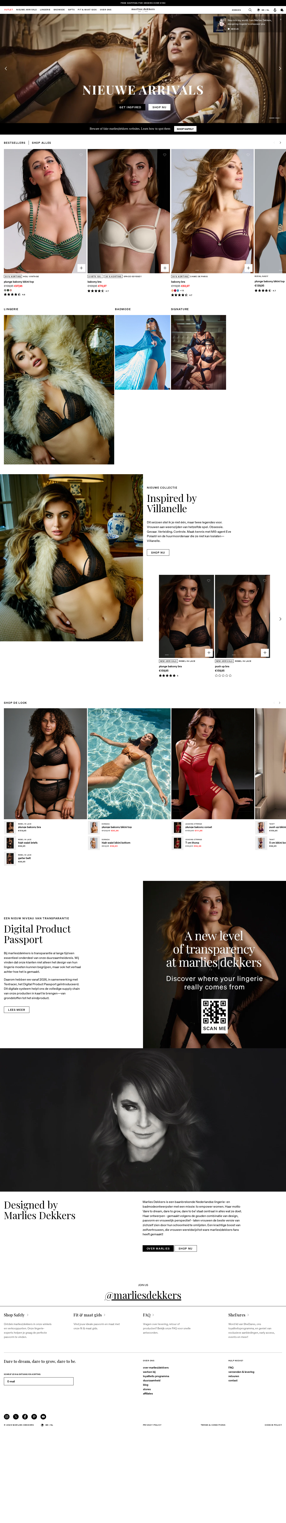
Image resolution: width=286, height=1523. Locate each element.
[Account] (274, 10)
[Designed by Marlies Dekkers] (143, 1120)
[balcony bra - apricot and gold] (172, 290)
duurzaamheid (151, 1380)
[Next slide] (280, 142)
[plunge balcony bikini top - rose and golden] (11, 290)
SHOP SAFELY (185, 128)
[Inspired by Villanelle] (71, 558)
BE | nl (265, 10)
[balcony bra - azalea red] (175, 290)
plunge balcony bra (170, 666)
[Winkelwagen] (282, 10)
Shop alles (41, 142)
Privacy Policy (152, 1425)
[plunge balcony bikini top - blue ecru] (5, 290)
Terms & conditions (213, 1425)
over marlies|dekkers (156, 1367)
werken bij (149, 1371)
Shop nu (160, 107)
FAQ (230, 1367)
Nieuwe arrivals (26, 10)
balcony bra (94, 281)
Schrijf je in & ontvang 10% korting (22, 1374)
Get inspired (130, 107)
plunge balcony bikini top (19, 281)
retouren (233, 1376)
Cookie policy (273, 1425)
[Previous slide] (6, 68)
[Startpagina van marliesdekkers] (143, 10)
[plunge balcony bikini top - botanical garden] (8, 290)
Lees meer (16, 1009)
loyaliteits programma (156, 1376)
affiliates (148, 1393)
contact (233, 1380)
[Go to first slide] (280, 68)
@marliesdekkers (143, 1294)
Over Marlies (158, 1248)
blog (145, 1384)
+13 (182, 290)
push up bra (222, 666)
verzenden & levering (241, 1371)
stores (147, 1389)
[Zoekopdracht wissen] (248, 10)
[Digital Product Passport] (214, 964)
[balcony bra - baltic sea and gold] (178, 290)
